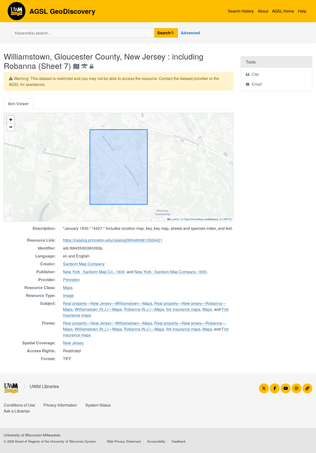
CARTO (227, 219)
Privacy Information (60, 405)
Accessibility (156, 441)
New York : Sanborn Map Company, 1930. (171, 272)
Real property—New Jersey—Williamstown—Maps (107, 303)
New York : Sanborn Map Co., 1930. (94, 272)
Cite (255, 74)
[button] (10, 119)
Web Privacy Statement (124, 441)
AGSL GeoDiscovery (16, 12)
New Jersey (73, 343)
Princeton (71, 279)
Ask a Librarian (17, 411)
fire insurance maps (183, 309)
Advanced (190, 33)
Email (257, 84)
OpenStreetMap (193, 219)
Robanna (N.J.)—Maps (144, 309)
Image (68, 295)
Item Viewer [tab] (18, 103)
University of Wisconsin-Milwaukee (32, 434)
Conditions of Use (19, 405)
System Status (98, 405)
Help (302, 11)
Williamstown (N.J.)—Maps (98, 309)
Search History (241, 11)
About (263, 11)
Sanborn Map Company (84, 264)
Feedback (179, 441)
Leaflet (174, 219)
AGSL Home (283, 11)
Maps (68, 287)
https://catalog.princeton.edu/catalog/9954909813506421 (112, 240)
